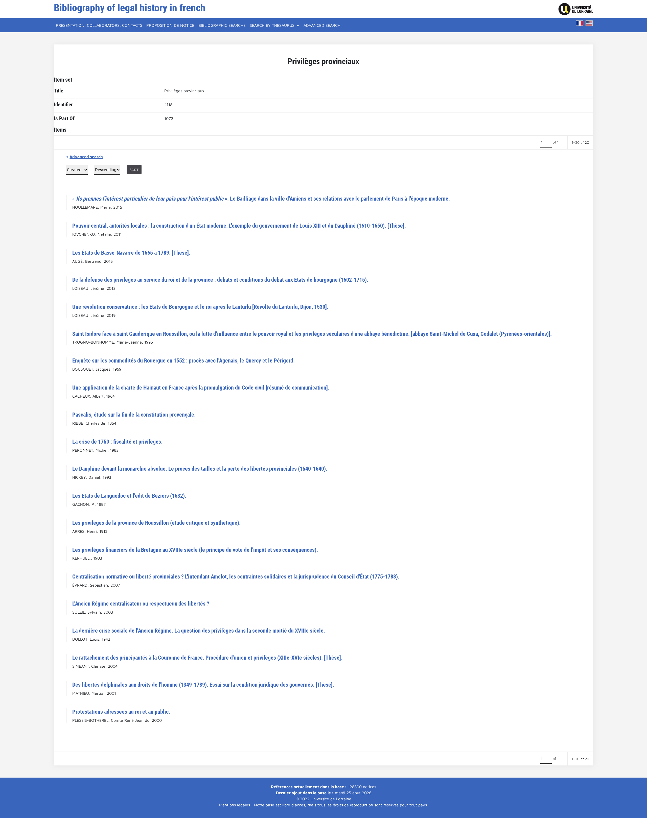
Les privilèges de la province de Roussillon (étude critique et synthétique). (156, 522)
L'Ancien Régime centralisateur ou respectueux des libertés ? (140, 603)
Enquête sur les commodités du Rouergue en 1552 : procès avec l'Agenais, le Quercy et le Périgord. (183, 360)
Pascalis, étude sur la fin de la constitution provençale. (134, 414)
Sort (134, 169)
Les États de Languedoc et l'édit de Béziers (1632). (129, 495)
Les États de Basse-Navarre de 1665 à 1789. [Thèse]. (131, 252)
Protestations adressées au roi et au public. (121, 711)
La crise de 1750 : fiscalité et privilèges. (117, 441)
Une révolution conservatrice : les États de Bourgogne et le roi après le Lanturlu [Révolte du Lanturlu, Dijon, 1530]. (200, 306)
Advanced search (322, 25)
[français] (579, 23)
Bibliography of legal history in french (129, 8)
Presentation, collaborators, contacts (99, 25)
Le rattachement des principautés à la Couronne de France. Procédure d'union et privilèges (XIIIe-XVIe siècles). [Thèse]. (207, 657)
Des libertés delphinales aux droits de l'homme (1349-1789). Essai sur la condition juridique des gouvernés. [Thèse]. (203, 684)
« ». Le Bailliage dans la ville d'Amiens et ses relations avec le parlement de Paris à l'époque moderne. (261, 198)
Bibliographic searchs (222, 25)
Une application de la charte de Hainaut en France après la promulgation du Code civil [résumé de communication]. (200, 387)
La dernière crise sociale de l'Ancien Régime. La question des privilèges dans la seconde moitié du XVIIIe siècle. (198, 630)
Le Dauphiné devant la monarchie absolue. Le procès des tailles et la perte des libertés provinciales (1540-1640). (199, 468)
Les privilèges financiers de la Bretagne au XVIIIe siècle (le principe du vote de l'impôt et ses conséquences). (195, 549)
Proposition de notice (170, 25)
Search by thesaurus (272, 25)
